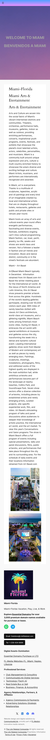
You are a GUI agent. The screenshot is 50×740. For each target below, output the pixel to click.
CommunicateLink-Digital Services (22, 678)
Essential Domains (21, 614)
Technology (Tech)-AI (16, 681)
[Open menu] (2, 2)
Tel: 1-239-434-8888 (14, 643)
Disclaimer (32, 735)
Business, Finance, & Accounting (22, 687)
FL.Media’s (36, 721)
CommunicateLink (11, 721)
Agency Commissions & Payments (22, 700)
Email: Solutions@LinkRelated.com (19, 636)
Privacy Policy (22, 735)
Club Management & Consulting (21, 674)
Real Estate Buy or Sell (17, 684)
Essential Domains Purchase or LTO (21, 656)
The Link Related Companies (17, 729)
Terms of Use (10, 735)
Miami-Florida (11, 603)
